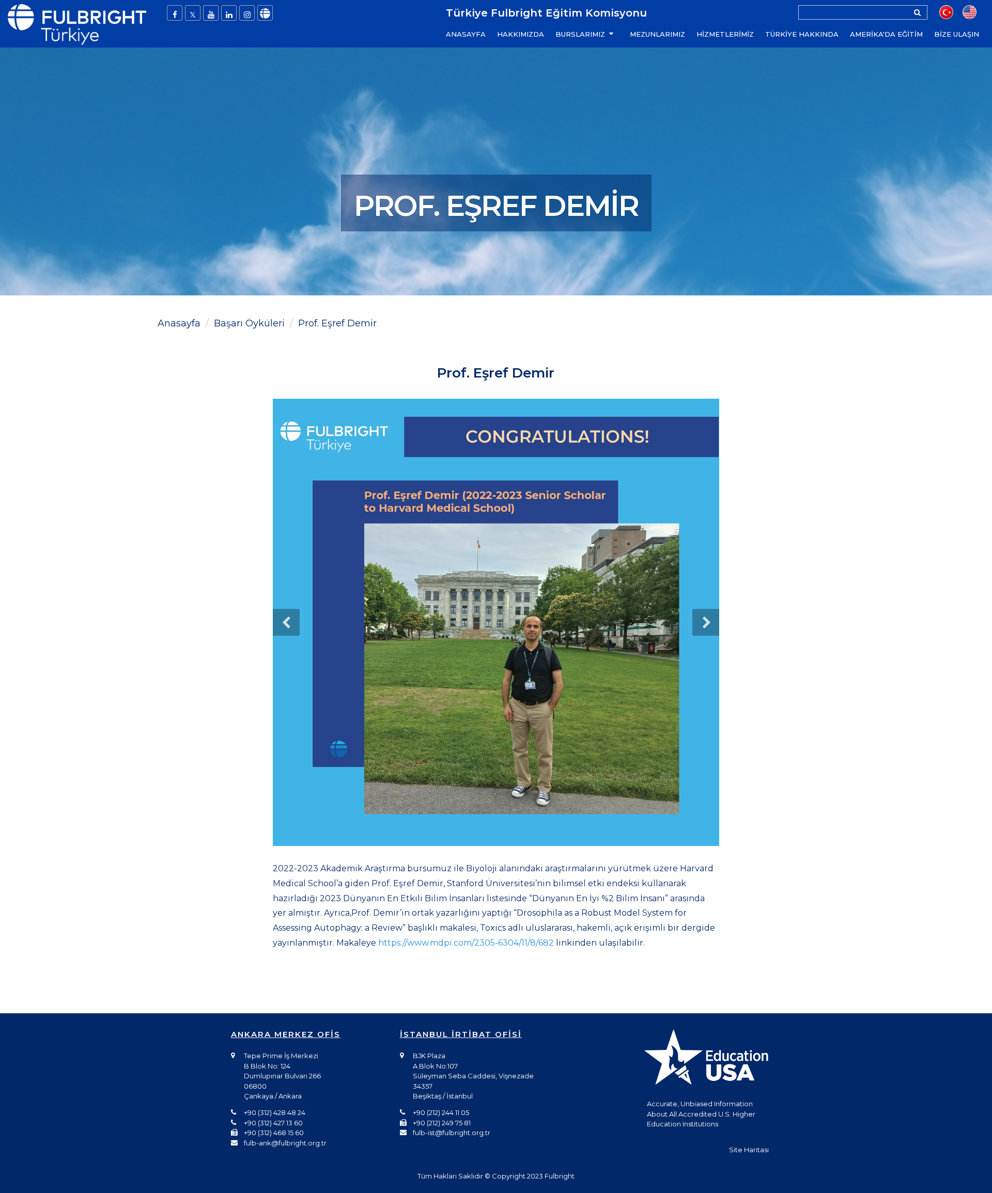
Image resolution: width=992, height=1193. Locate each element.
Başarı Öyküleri (249, 323)
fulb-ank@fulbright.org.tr (285, 1143)
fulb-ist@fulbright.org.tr (451, 1132)
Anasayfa (179, 323)
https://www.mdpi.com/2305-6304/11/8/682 (466, 943)
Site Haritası (749, 1149)
